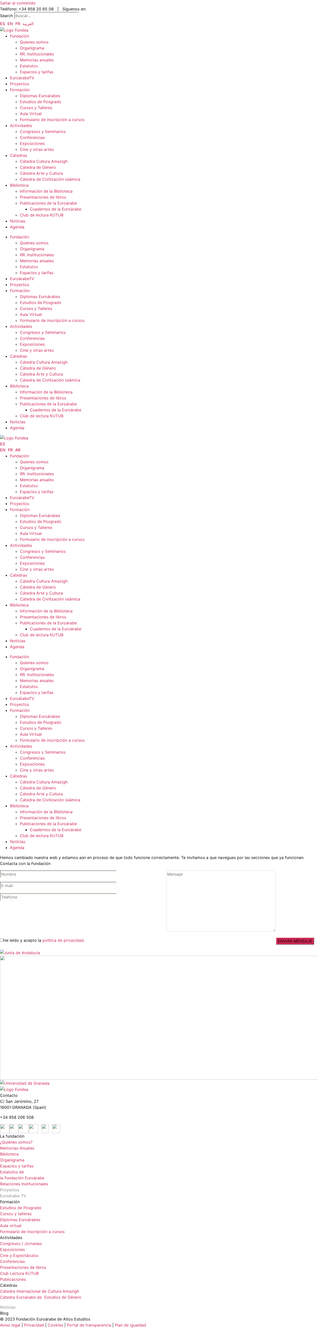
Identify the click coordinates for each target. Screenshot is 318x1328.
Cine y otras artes (37, 149)
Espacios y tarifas (36, 71)
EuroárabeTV (22, 77)
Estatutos (29, 65)
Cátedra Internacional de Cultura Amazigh (39, 1291)
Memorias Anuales (17, 1148)
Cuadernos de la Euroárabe (55, 209)
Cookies (55, 1325)
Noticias (17, 220)
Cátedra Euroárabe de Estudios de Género (40, 1297)
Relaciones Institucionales (24, 1183)
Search (6, 15)
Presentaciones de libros (43, 197)
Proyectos (19, 83)
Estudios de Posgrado (40, 101)
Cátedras (18, 155)
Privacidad (33, 1325)
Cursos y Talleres (36, 107)
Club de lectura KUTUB (41, 215)
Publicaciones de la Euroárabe (48, 203)
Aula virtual (10, 1225)
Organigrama (32, 47)
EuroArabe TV (13, 1195)
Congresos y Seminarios (43, 131)
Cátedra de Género (38, 167)
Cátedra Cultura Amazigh (44, 161)
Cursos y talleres (16, 1213)
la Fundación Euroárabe (22, 1177)
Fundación (19, 36)
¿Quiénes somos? (16, 1142)
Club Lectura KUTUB (19, 1273)
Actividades (21, 125)
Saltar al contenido (18, 2)
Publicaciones (13, 1279)
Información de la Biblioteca (46, 191)
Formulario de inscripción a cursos (52, 119)
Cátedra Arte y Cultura (41, 173)
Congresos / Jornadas (21, 1243)
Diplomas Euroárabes (40, 95)
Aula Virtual (31, 113)
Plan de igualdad (130, 1325)
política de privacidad (62, 940)
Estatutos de (12, 1171)
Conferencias (32, 137)
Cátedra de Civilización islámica (50, 179)
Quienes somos (34, 42)
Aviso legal (10, 1325)
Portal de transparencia (89, 1325)
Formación (20, 89)
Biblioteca (19, 185)
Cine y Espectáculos (19, 1255)
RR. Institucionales (37, 53)
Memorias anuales (37, 59)
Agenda (17, 226)
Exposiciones (32, 143)
